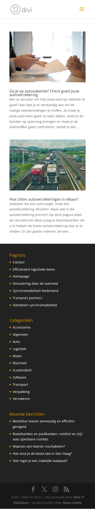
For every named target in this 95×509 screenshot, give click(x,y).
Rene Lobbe (72, 502)
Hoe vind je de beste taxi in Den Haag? (42, 453)
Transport (20, 384)
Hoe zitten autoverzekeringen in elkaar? (43, 199)
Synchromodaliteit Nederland (35, 290)
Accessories (22, 327)
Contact (18, 262)
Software (19, 377)
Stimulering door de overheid (35, 283)
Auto (16, 341)
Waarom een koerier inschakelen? (39, 446)
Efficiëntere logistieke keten (34, 269)
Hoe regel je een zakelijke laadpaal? (40, 460)
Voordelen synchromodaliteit (35, 305)
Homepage (21, 276)
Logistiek (19, 349)
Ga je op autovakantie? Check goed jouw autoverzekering (44, 93)
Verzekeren (21, 398)
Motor (17, 356)
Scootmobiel (22, 370)
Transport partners (27, 298)
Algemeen (20, 334)
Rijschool (20, 363)
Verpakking (21, 391)
